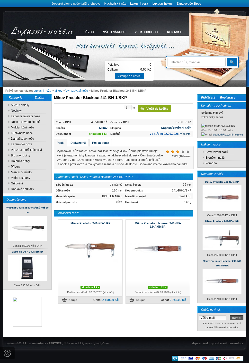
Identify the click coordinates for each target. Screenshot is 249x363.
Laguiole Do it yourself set (27, 251)
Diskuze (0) (78, 143)
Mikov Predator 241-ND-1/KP (222, 182)
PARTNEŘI (55, 343)
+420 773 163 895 (224, 125)
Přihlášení (208, 97)
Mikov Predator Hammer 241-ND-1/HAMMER (158, 225)
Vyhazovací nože (76, 90)
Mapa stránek (200, 343)
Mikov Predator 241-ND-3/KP (90, 223)
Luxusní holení (162, 3)
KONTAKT (174, 32)
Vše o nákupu (114, 32)
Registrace (227, 97)
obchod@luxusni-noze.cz (228, 134)
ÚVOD (89, 32)
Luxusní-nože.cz (35, 343)
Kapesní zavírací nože (176, 128)
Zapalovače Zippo (189, 3)
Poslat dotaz (100, 143)
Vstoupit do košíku (129, 76)
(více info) (185, 133)
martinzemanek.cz (231, 343)
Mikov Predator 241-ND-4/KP (222, 221)
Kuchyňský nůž (115, 3)
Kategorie (14, 97)
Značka (39, 97)
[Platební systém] (207, 360)
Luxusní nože (42, 90)
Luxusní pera (139, 3)
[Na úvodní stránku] (42, 32)
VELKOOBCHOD (146, 32)
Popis (60, 143)
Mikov (58, 90)
